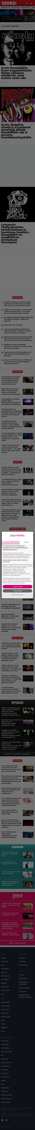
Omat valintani (17, 591)
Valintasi (26, 542)
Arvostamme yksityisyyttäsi (10, 542)
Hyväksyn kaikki (17, 586)
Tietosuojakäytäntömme (17, 594)
